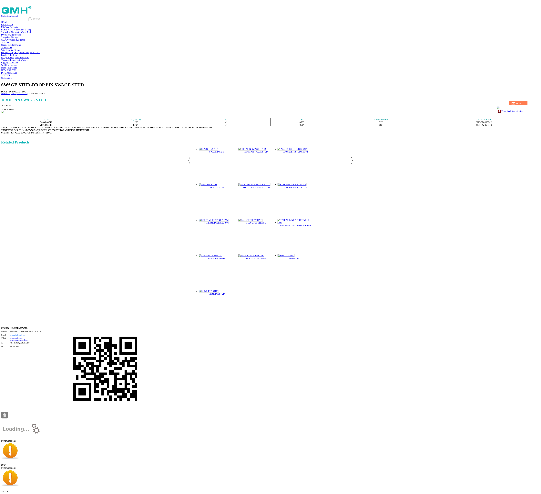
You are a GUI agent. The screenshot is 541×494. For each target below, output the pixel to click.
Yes (2, 491)
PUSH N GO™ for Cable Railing (16, 29)
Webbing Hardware (10, 65)
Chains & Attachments (11, 45)
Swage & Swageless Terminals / (17, 94)
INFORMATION (9, 73)
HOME (4, 22)
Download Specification (512, 111)
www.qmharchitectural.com (19, 340)
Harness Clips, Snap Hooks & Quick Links (20, 52)
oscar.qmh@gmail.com (17, 335)
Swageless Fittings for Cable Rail (16, 32)
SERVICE (6, 75)
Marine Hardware (9, 68)
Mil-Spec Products (9, 27)
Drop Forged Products (11, 35)
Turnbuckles (6, 47)
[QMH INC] (16, 13)
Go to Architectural (9, 16)
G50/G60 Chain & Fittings (13, 40)
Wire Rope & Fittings (10, 50)
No (6, 491)
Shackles (5, 42)
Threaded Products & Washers (14, 60)
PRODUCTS (7, 24)
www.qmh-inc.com (16, 338)
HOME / (4, 94)
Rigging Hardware (9, 62)
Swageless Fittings (9, 37)
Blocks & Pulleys (9, 55)
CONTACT (6, 78)
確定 (3, 465)
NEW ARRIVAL (9, 70)
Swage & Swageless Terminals (15, 57)
